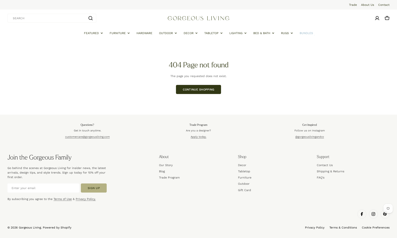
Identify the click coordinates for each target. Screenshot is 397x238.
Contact (384, 4)
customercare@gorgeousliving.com (87, 136)
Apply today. (198, 136)
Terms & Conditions (343, 227)
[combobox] (51, 18)
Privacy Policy (314, 227)
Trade (353, 4)
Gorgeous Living (30, 227)
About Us (367, 4)
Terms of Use (63, 199)
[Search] (90, 18)
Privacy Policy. (86, 199)
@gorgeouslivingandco (309, 136)
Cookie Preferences (376, 227)
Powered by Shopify (57, 227)
